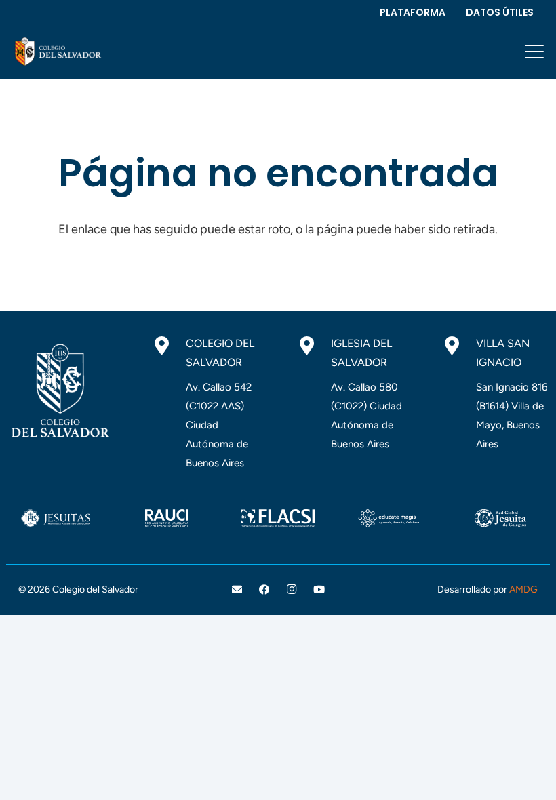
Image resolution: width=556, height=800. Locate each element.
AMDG (523, 589)
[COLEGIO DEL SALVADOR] (168, 345)
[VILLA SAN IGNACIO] (458, 345)
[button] (534, 51)
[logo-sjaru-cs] (55, 518)
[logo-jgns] (500, 518)
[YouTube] (319, 590)
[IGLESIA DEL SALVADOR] (313, 345)
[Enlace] (57, 51)
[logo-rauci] (166, 518)
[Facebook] (264, 590)
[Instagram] (291, 590)
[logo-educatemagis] (389, 518)
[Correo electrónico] (237, 590)
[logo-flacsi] (278, 518)
